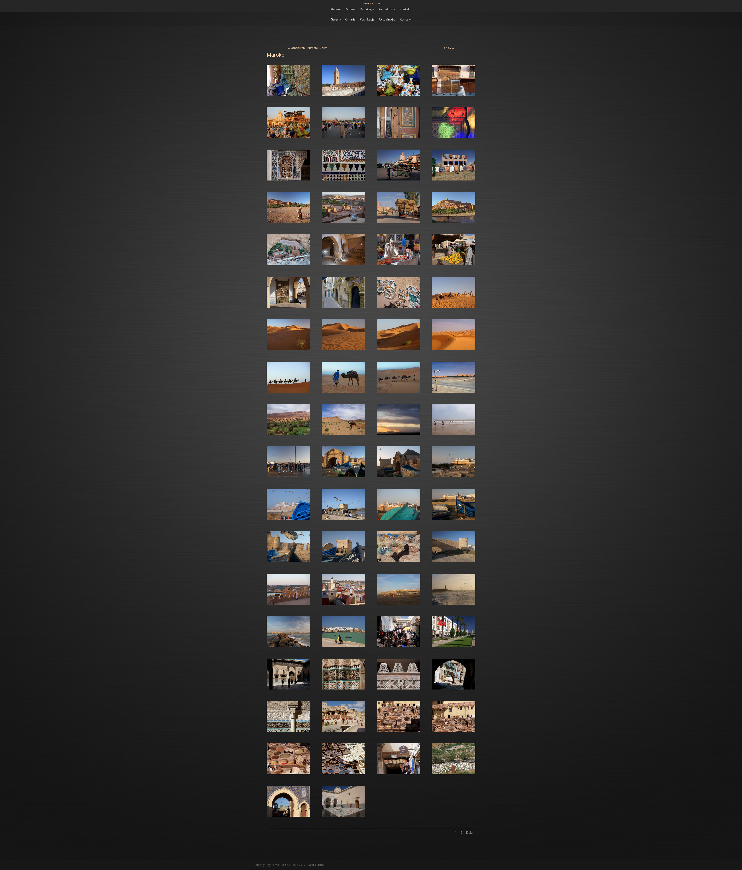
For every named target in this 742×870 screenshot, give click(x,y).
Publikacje (367, 9)
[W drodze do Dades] (288, 435)
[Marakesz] (288, 96)
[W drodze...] (453, 180)
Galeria (336, 9)
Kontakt (405, 9)
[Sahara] (453, 308)
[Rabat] (398, 604)
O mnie (350, 9)
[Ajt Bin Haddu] (288, 223)
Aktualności (387, 9)
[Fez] (288, 689)
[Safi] (453, 562)
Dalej (469, 832)
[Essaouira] (398, 265)
